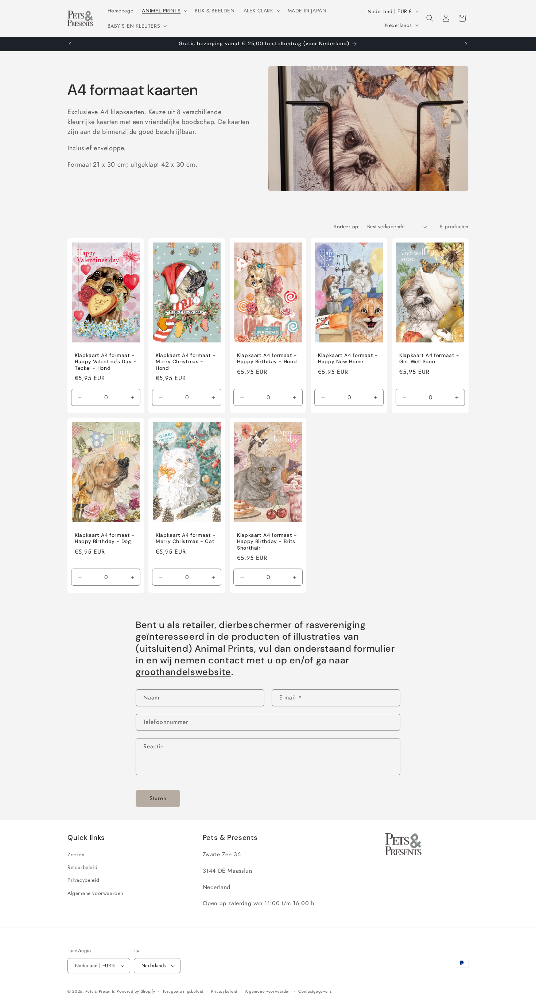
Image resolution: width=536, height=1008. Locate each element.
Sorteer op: (347, 226)
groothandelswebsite (183, 672)
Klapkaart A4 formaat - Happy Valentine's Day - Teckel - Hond (106, 361)
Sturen (158, 798)
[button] (163, 10)
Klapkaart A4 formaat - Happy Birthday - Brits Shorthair (267, 541)
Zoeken (76, 854)
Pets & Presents (100, 991)
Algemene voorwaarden (95, 893)
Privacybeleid (83, 880)
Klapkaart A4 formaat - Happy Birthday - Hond (267, 358)
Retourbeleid (82, 867)
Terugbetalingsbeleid (183, 991)
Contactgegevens (315, 991)
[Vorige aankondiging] (70, 44)
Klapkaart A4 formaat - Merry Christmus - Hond (186, 361)
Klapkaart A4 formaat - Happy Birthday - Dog (105, 538)
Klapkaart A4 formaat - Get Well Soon (429, 358)
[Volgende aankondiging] (466, 44)
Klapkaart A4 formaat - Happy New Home (348, 358)
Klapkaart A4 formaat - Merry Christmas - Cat (186, 538)
